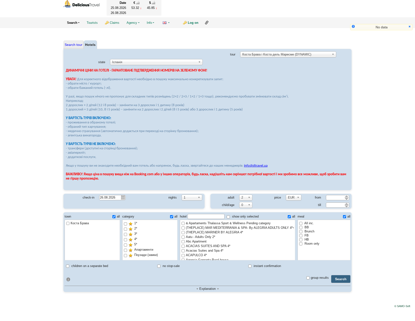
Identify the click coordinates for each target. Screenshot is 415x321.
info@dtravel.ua (256, 166)
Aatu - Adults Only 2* (200, 237)
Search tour (73, 45)
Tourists (92, 22)
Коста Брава (80, 223)
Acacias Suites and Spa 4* (204, 250)
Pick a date (123, 197)
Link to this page (206, 22)
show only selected (245, 216)
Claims (114, 22)
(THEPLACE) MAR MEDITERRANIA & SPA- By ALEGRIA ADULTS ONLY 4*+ (240, 228)
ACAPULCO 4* (196, 255)
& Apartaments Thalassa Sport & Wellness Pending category (228, 223)
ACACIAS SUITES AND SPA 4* (208, 246)
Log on (193, 22)
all (118, 216)
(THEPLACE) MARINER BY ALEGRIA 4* (214, 232)
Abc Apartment (196, 241)
